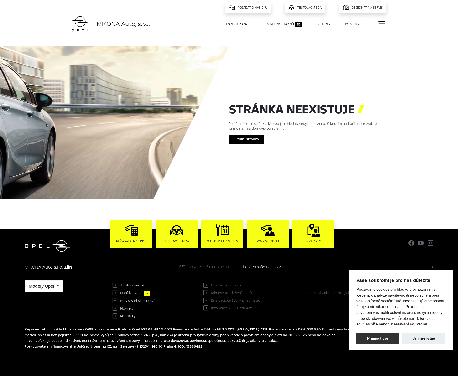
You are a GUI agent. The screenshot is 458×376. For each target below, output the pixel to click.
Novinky (127, 308)
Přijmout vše (377, 338)
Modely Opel (239, 24)
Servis (323, 24)
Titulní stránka (246, 139)
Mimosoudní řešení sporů (231, 292)
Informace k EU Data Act (231, 308)
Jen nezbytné (424, 338)
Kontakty (127, 316)
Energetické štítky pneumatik (235, 300)
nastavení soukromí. (409, 324)
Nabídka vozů (283, 24)
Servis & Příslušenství (137, 300)
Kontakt (353, 24)
